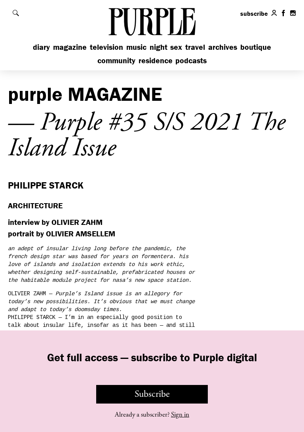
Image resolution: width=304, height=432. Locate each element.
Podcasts (191, 60)
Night (158, 47)
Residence (156, 60)
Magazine (70, 47)
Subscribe (152, 394)
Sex (176, 47)
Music (136, 47)
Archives (222, 47)
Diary (41, 47)
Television (106, 47)
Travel (195, 47)
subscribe (254, 13)
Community (116, 60)
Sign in (180, 414)
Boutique (255, 47)
